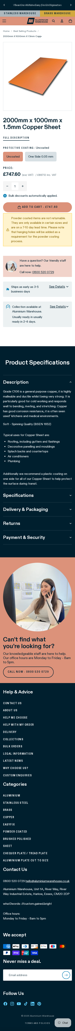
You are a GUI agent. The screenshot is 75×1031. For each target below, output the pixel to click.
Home (6, 31)
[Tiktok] (25, 1003)
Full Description (16, 137)
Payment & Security (24, 537)
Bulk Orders (12, 746)
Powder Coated (15, 831)
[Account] (62, 21)
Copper (8, 817)
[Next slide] (71, 5)
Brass (7, 810)
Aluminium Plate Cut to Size (25, 860)
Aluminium (11, 795)
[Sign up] (66, 975)
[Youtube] (19, 1003)
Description (15, 382)
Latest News (13, 761)
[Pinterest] (39, 1003)
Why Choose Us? (15, 768)
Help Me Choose (15, 717)
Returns (11, 523)
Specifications (18, 495)
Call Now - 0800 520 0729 (28, 671)
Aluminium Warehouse (42, 1015)
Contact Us (12, 703)
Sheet (7, 846)
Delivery (10, 732)
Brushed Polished (17, 839)
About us (10, 710)
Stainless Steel (15, 803)
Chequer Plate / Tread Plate (25, 853)
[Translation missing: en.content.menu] (4, 21)
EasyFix (9, 824)
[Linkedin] (32, 1003)
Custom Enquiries (17, 775)
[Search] (53, 21)
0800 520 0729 (43, 272)
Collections (13, 739)
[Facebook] (5, 1003)
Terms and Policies (37, 1023)
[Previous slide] (4, 5)
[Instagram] (12, 1003)
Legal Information (18, 753)
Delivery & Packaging (25, 509)
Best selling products (24, 31)
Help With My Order (18, 724)
